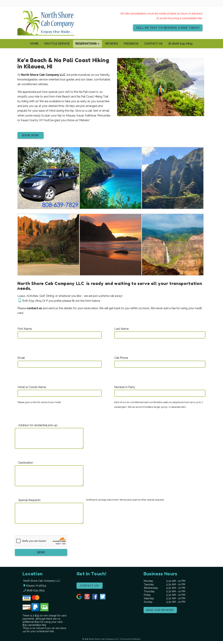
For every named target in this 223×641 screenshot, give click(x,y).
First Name (25, 328)
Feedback (131, 43)
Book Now (30, 135)
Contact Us (153, 43)
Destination (25, 462)
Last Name (121, 328)
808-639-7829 (32, 300)
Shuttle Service (57, 43)
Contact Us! (89, 585)
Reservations (86, 43)
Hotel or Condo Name (32, 387)
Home (34, 43)
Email (21, 357)
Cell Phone (121, 357)
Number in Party (124, 387)
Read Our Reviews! (160, 609)
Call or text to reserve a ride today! (167, 27)
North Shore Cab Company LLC (43, 74)
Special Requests (29, 500)
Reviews (111, 43)
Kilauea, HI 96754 (35, 585)
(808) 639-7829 (182, 43)
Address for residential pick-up (37, 425)
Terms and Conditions (130, 639)
